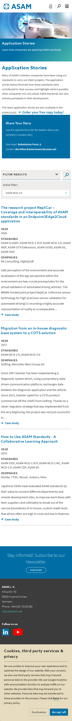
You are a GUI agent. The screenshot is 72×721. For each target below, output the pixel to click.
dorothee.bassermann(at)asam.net (35, 149)
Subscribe (36, 570)
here (56, 698)
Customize (39, 712)
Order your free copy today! (43, 112)
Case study (12, 315)
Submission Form (28, 144)
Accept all (59, 712)
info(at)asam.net (12, 611)
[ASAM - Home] (17, 5)
